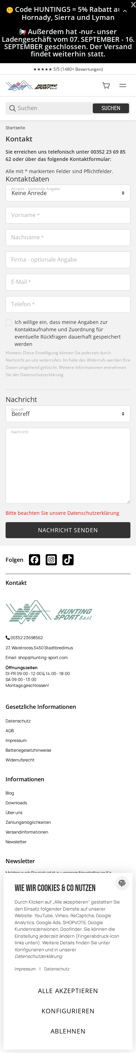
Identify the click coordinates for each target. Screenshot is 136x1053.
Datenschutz (18, 721)
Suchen (110, 108)
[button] (124, 11)
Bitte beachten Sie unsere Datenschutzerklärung (62, 513)
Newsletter (16, 842)
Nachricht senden (68, 530)
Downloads (16, 803)
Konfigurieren (68, 1011)
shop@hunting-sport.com (43, 657)
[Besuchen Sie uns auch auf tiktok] (68, 559)
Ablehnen (68, 1031)
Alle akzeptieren (68, 990)
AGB (10, 731)
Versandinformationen (27, 832)
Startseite (15, 128)
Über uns (14, 812)
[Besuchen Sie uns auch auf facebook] (34, 559)
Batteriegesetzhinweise (28, 750)
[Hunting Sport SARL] (32, 85)
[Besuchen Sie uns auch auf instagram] (51, 559)
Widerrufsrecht (20, 760)
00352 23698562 (26, 638)
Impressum (16, 740)
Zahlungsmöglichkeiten (28, 822)
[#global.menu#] (122, 85)
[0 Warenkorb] (106, 85)
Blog (10, 793)
